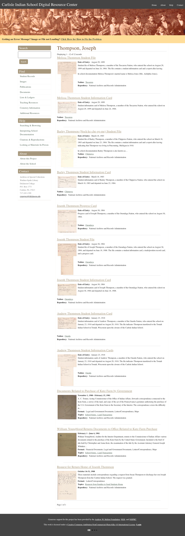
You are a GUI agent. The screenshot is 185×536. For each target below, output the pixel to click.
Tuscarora (89, 82)
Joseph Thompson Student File (76, 239)
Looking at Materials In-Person (34, 144)
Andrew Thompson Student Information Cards (85, 350)
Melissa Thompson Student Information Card (84, 98)
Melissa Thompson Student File (76, 58)
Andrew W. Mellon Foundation (107, 519)
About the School (28, 163)
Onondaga (89, 225)
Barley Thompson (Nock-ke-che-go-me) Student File (89, 131)
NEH (123, 519)
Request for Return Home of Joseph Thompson (85, 467)
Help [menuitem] (171, 5)
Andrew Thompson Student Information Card (84, 313)
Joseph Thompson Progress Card (77, 206)
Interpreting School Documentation (29, 132)
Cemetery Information (30, 107)
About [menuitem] (162, 5)
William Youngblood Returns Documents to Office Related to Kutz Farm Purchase (107, 429)
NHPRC (133, 519)
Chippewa (89, 154)
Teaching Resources (29, 102)
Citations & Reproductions (32, 139)
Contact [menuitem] (180, 5)
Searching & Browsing (30, 125)
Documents (25, 92)
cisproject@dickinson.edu (30, 196)
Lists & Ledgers (27, 97)
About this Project (28, 158)
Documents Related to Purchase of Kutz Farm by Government (94, 391)
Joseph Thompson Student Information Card (84, 280)
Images (23, 81)
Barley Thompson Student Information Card (84, 172)
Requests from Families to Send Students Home (104, 484)
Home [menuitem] (154, 5)
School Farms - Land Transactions (98, 414)
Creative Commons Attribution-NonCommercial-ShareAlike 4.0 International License (101, 524)
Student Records (27, 76)
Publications (25, 86)
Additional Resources (29, 113)
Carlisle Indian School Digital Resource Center (39, 4)
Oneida (67, 336)
